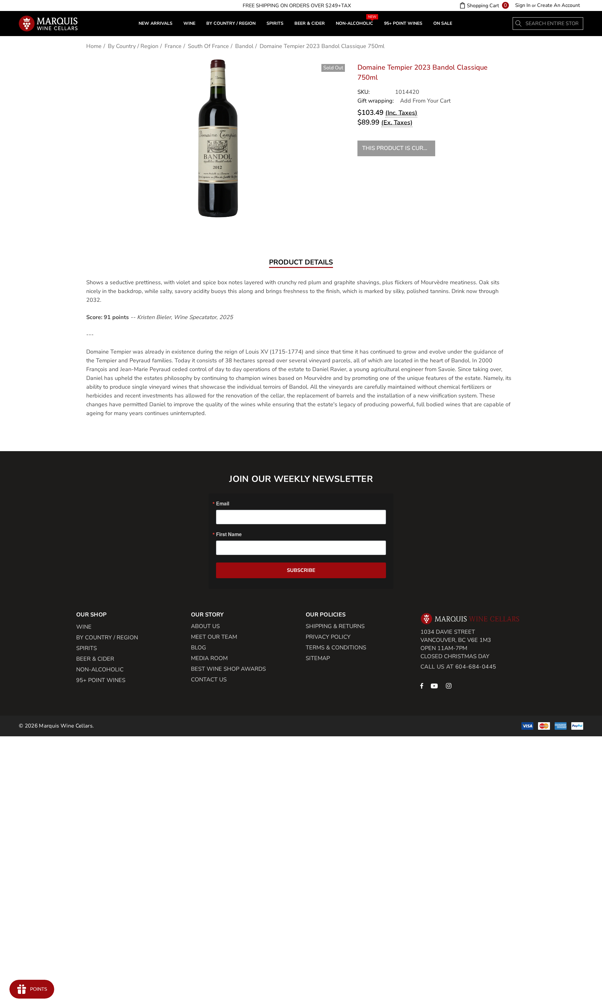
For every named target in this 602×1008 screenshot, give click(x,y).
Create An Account (558, 5)
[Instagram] (449, 685)
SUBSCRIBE (301, 570)
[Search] (519, 23)
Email (222, 503)
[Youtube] (435, 685)
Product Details (301, 262)
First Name (229, 534)
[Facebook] (422, 685)
